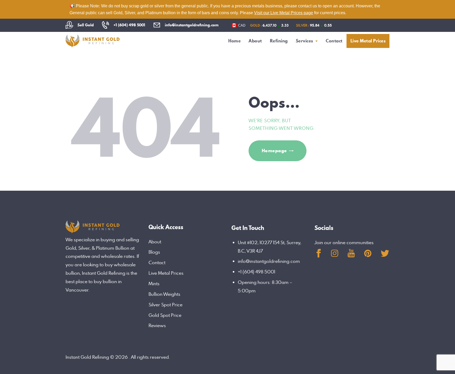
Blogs (154, 252)
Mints (154, 283)
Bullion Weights (164, 294)
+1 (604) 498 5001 (256, 272)
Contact (157, 262)
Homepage (274, 150)
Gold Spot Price (165, 315)
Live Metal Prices (166, 273)
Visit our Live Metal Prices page (283, 13)
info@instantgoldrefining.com (269, 261)
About (155, 242)
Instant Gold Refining (87, 357)
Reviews (157, 325)
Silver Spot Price (165, 305)
